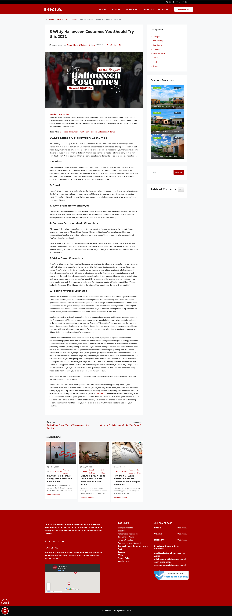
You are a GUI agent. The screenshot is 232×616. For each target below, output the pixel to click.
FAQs (120, 555)
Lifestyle (58, 471)
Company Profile (125, 528)
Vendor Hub (123, 561)
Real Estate (103, 471)
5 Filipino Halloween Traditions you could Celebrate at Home (87, 132)
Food (154, 62)
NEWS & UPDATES (133, 9)
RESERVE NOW (183, 9)
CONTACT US (163, 9)
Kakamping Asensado (128, 534)
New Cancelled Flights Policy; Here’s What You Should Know (59, 479)
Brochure (122, 531)
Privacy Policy (124, 558)
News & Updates (63, 19)
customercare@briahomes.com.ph (170, 565)
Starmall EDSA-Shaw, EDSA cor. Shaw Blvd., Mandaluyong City (73, 552)
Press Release (158, 53)
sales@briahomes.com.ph (173, 553)
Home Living (157, 41)
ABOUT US (102, 9)
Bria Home (100, 394)
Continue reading (53, 494)
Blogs (74, 19)
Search (178, 172)
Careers (121, 552)
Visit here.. (182, 528)
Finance (124, 471)
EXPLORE (148, 9)
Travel (155, 58)
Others (92, 45)
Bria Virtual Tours (126, 537)
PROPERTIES (115, 9)
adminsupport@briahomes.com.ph (170, 559)
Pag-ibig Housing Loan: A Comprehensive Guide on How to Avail (133, 546)
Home (51, 19)
